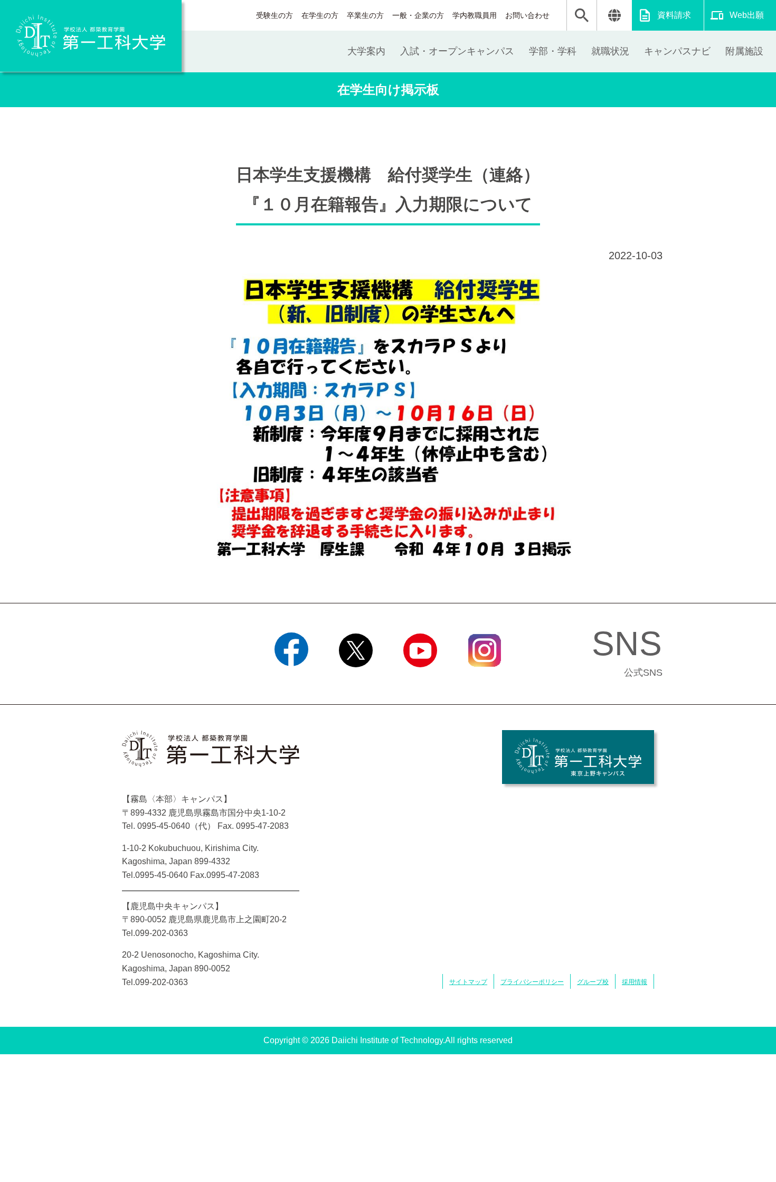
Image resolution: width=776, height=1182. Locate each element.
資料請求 (674, 15)
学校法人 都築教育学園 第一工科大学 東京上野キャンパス (578, 757)
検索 (581, 15)
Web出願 (747, 15)
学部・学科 (552, 51)
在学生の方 (319, 15)
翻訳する (614, 15)
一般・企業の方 (418, 15)
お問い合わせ (527, 15)
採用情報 (634, 982)
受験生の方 (274, 15)
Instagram (484, 680)
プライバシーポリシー (532, 982)
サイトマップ (468, 982)
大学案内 (366, 51)
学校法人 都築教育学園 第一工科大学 (91, 36)
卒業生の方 (365, 15)
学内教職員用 (474, 15)
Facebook (291, 680)
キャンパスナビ (677, 51)
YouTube (420, 680)
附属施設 (744, 51)
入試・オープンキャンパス (457, 51)
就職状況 (610, 51)
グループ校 (593, 982)
